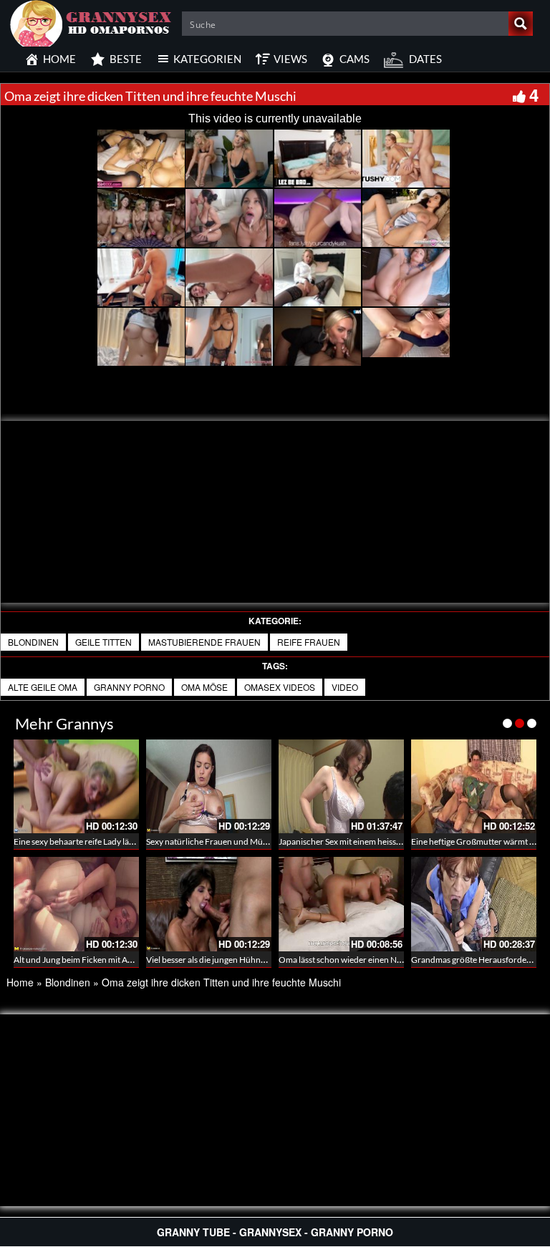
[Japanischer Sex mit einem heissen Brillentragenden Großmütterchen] (341, 786)
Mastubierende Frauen (204, 642)
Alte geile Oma (42, 687)
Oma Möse (204, 687)
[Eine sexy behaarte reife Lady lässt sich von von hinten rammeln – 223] (76, 786)
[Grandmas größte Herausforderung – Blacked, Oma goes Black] (473, 904)
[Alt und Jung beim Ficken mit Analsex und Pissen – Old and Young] (76, 904)
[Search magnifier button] (520, 23)
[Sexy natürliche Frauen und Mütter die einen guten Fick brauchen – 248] (208, 786)
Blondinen (33, 642)
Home (20, 982)
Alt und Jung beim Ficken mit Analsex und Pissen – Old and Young (135, 959)
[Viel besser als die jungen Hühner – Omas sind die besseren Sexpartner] (208, 904)
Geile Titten (103, 642)
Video (345, 687)
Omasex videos (279, 687)
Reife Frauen (308, 642)
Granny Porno (129, 687)
